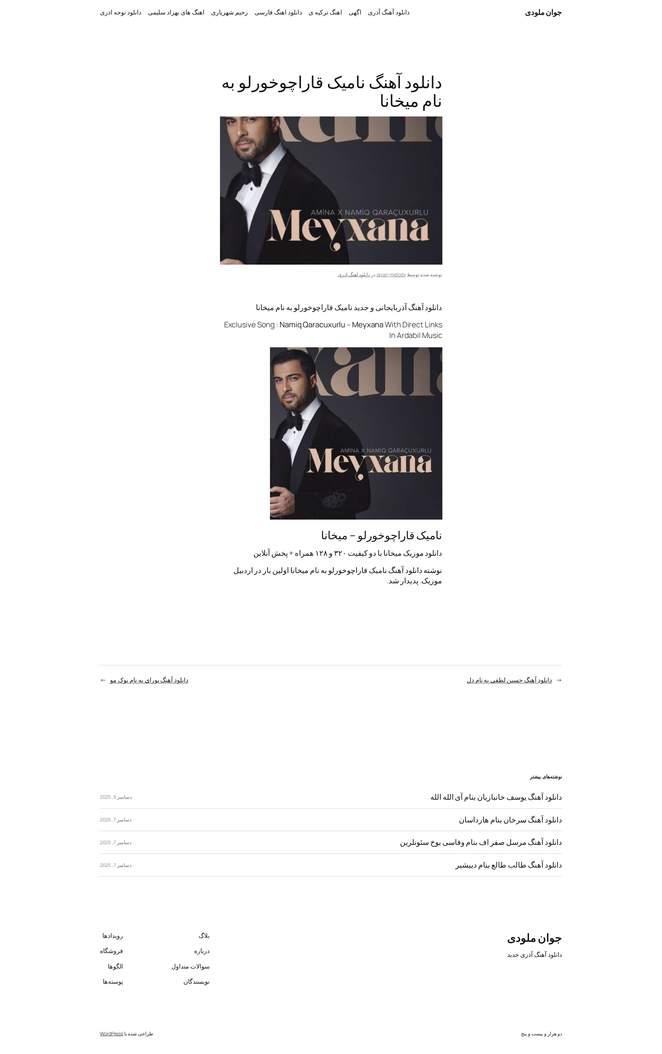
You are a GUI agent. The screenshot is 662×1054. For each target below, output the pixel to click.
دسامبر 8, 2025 (116, 797)
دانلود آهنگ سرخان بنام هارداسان (510, 820)
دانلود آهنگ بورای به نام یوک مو (149, 680)
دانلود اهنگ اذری (354, 274)
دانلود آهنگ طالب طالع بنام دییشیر (508, 865)
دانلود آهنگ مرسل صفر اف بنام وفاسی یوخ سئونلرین (481, 842)
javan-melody (391, 274)
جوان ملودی (543, 12)
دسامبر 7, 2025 (115, 819)
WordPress (111, 1033)
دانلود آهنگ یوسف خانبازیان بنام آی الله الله (496, 797)
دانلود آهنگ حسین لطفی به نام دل (509, 680)
